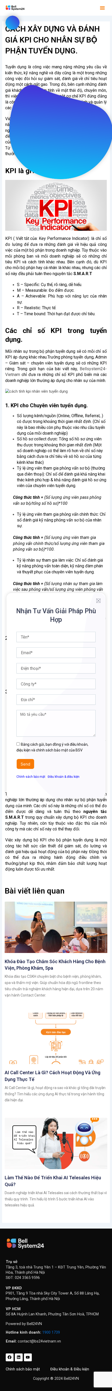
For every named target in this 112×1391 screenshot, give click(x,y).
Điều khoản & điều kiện (63, 777)
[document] (56, 695)
